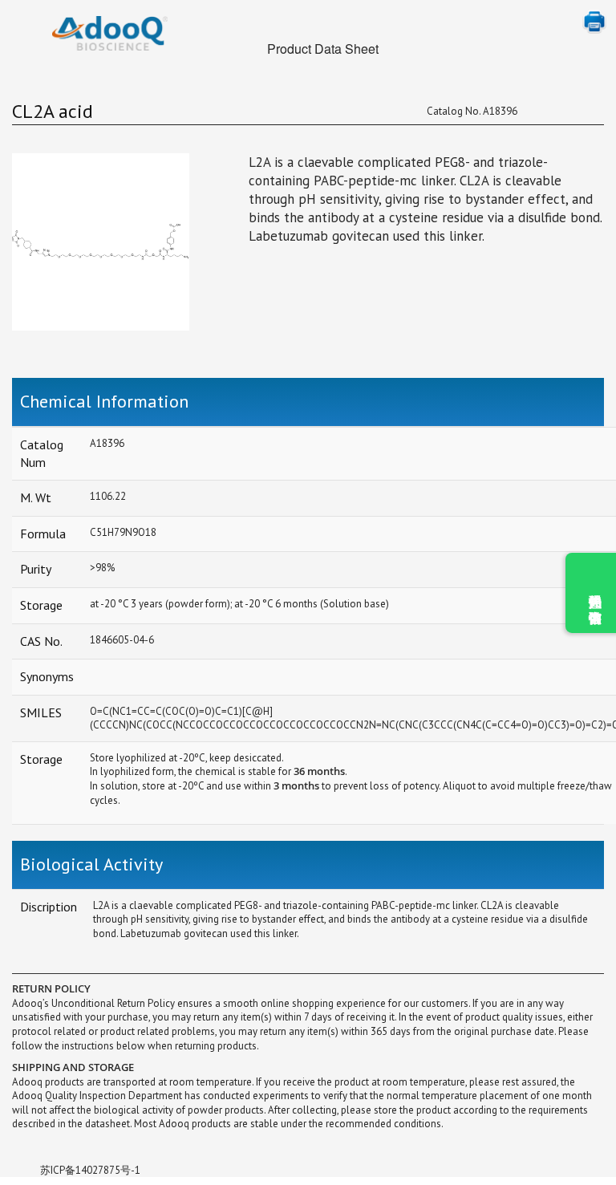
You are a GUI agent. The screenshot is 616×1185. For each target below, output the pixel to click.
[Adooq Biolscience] (110, 33)
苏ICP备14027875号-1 (90, 1170)
